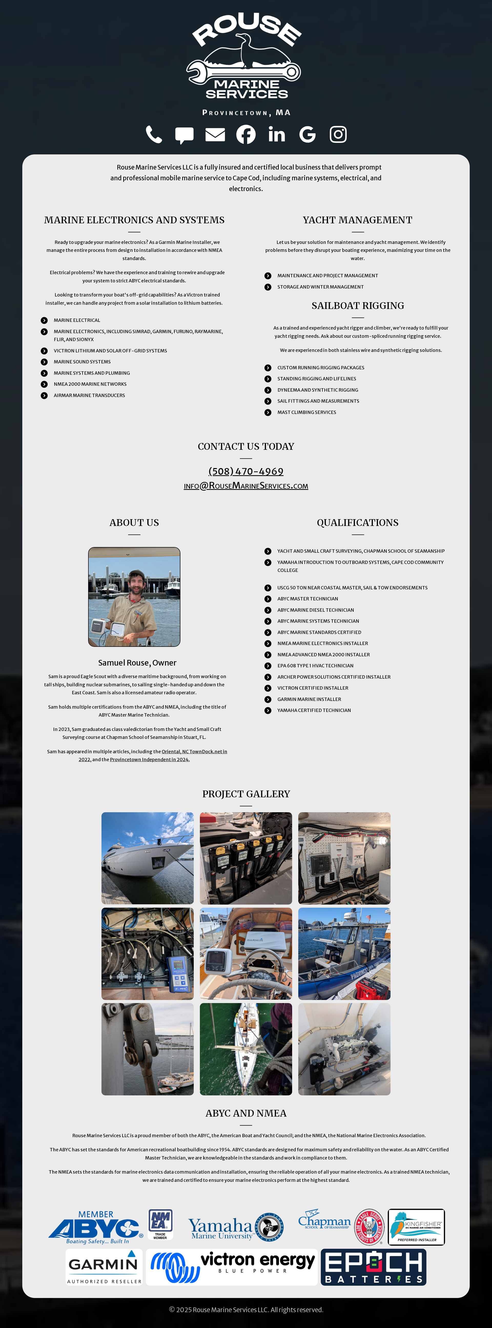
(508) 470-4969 (246, 471)
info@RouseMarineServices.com (246, 485)
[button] (154, 134)
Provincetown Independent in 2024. (150, 759)
